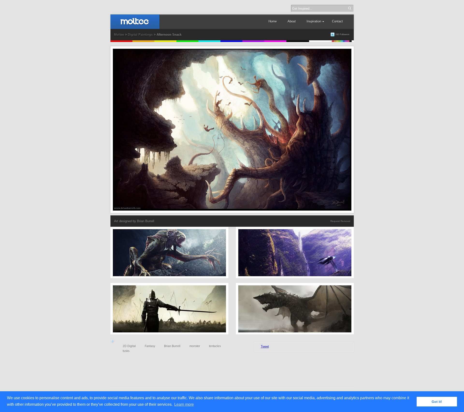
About (292, 21)
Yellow (165, 41)
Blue (231, 41)
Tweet (265, 346)
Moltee (119, 34)
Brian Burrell (145, 221)
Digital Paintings (140, 34)
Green (187, 41)
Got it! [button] (437, 402)
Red (121, 41)
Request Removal (340, 221)
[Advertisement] (232, 367)
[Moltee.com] (134, 24)
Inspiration (314, 21)
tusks (126, 351)
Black (297, 41)
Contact (337, 21)
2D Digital (129, 346)
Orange (143, 41)
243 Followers (342, 34)
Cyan (209, 41)
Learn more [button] (184, 404)
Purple (253, 41)
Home (272, 21)
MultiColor (343, 41)
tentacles (215, 346)
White (320, 41)
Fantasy (150, 346)
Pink (275, 41)
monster (194, 346)
